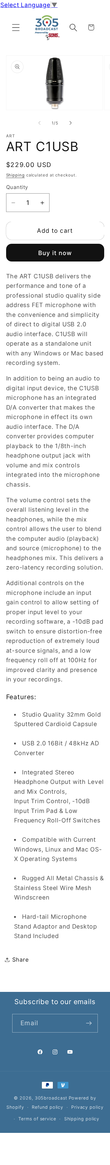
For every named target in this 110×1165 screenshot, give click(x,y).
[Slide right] (70, 123)
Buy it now (55, 253)
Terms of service (37, 1118)
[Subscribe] (88, 1023)
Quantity (17, 187)
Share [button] (20, 959)
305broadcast (51, 1097)
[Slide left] (39, 123)
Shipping (15, 175)
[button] (15, 27)
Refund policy (47, 1107)
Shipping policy (82, 1118)
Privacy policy (87, 1107)
